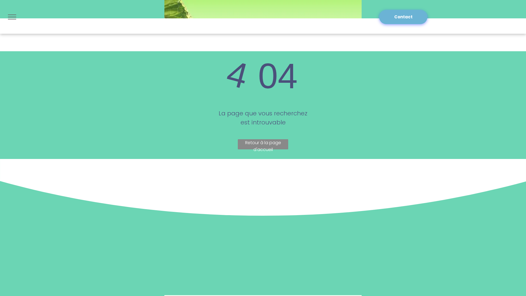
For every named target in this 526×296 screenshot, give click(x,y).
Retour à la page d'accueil (263, 144)
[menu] (12, 17)
